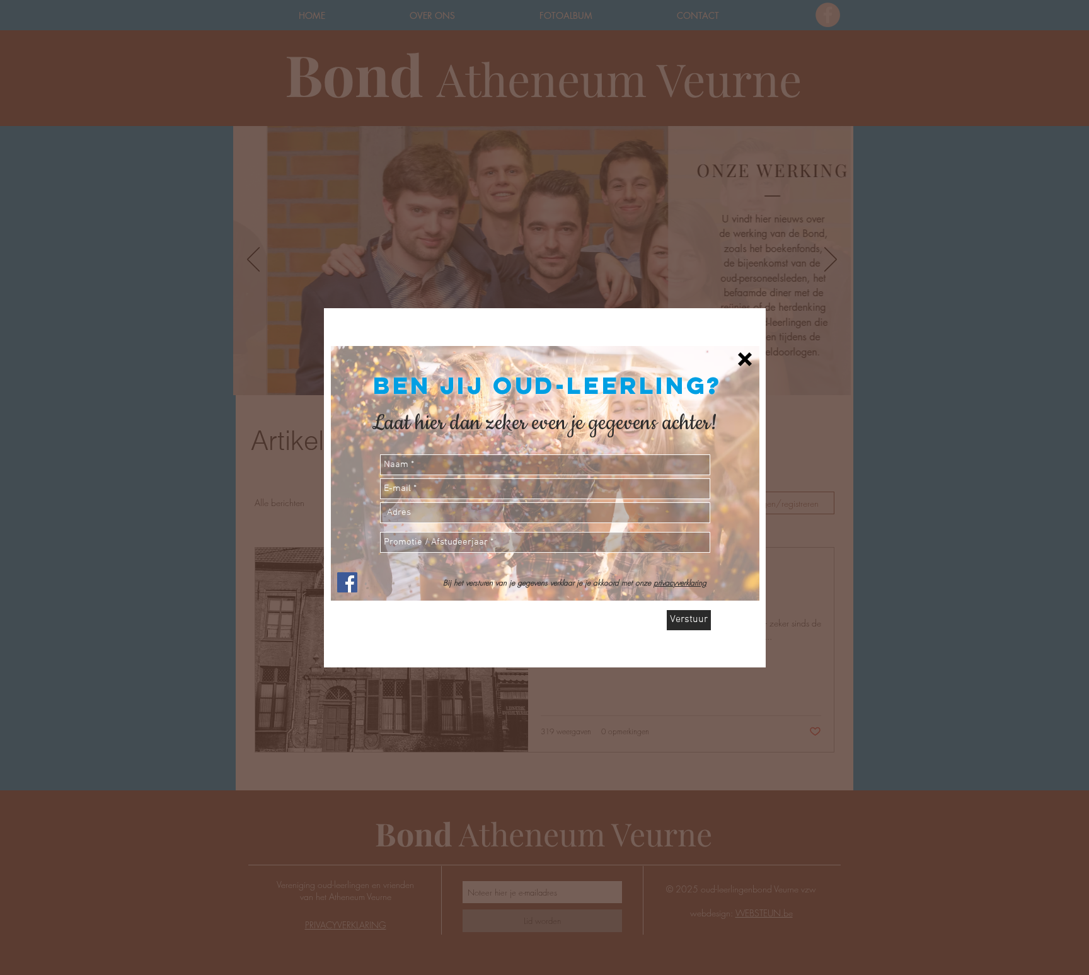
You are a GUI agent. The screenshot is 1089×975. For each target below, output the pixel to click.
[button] (745, 359)
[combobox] (545, 512)
